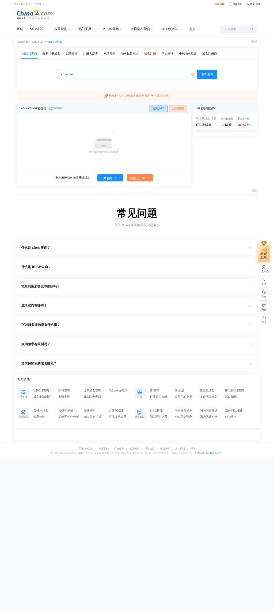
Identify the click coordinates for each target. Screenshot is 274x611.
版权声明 (165, 449)
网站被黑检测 (183, 410)
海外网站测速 (234, 410)
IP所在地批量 (183, 396)
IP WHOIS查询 (234, 390)
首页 (20, 29)
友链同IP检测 (208, 396)
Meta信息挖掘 (92, 416)
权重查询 (60, 29)
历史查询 (167, 53)
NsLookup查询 (118, 390)
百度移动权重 (117, 416)
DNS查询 (64, 390)
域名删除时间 (42, 396)
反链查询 (89, 410)
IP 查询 (154, 390)
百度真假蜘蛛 (159, 396)
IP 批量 (179, 390)
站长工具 (37, 41)
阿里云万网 (138, 178)
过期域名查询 (92, 390)
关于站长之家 (86, 449)
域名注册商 (209, 53)
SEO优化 (36, 29)
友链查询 (64, 396)
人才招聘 (180, 449)
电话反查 (109, 53)
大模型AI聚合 (140, 29)
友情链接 (134, 449)
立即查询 (207, 74)
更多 (192, 29)
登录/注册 (255, 4)
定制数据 (178, 108)
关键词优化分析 (68, 416)
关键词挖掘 (65, 410)
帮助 (193, 449)
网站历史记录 (159, 416)
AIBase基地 (111, 29)
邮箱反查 (72, 53)
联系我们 (104, 449)
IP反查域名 (207, 390)
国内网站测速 (209, 410)
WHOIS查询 (54, 41)
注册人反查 (90, 53)
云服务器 (212, 453)
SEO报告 (231, 416)
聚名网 (108, 178)
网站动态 (149, 449)
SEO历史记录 (183, 416)
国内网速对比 (209, 416)
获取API (158, 108)
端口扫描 (231, 396)
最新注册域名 (51, 53)
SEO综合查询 (92, 396)
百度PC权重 (116, 410)
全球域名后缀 (188, 53)
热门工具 (85, 29)
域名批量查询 (130, 53)
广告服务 (119, 449)
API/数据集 (170, 29)
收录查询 (39, 416)
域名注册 (150, 53)
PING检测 (156, 410)
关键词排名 (40, 410)
